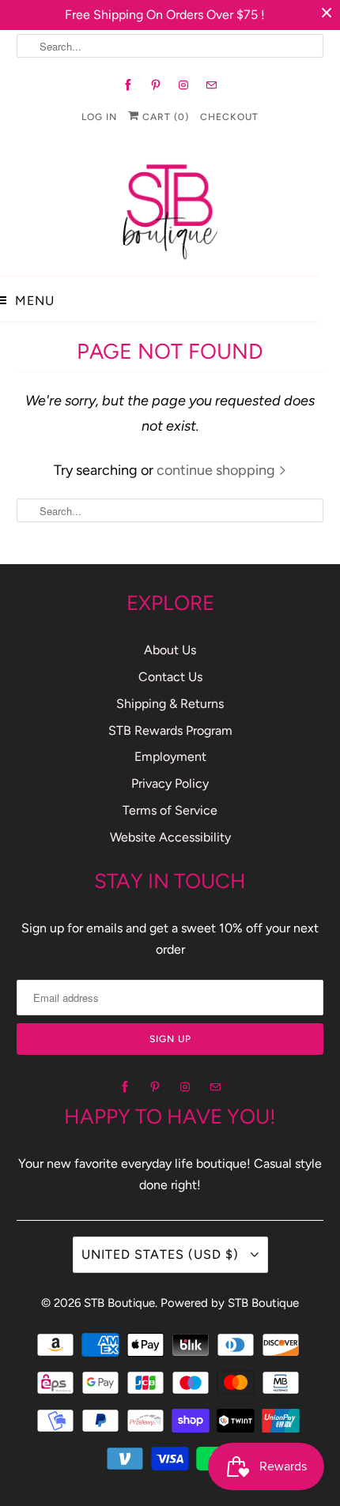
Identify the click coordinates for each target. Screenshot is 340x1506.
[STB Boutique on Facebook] (128, 85)
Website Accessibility (170, 837)
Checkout (229, 116)
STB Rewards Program (170, 730)
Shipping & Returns (170, 703)
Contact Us (170, 676)
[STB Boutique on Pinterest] (156, 85)
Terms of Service (170, 810)
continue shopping (217, 470)
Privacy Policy (170, 783)
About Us (170, 649)
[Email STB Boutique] (211, 85)
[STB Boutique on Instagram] (184, 85)
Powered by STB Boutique (230, 1303)
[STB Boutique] (170, 207)
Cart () (164, 116)
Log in (99, 116)
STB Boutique (119, 1303)
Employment (170, 756)
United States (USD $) (162, 1254)
